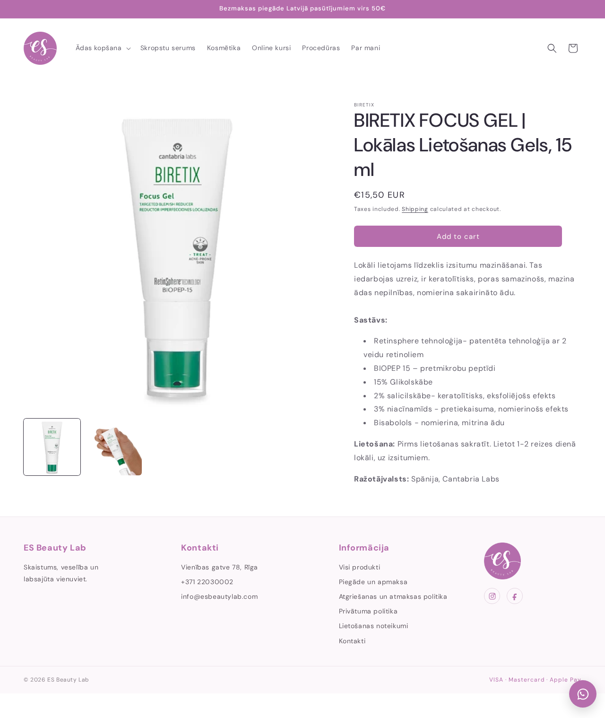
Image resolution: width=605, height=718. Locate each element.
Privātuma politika (368, 611)
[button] (102, 48)
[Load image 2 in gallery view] (113, 447)
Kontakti (352, 641)
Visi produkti (359, 567)
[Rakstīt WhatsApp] (582, 694)
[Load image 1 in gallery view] (52, 447)
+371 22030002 (207, 582)
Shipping (415, 209)
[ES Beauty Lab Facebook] (515, 596)
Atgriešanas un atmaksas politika (393, 596)
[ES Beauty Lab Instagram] (492, 596)
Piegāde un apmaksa (373, 582)
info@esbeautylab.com (219, 596)
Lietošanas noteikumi (373, 626)
